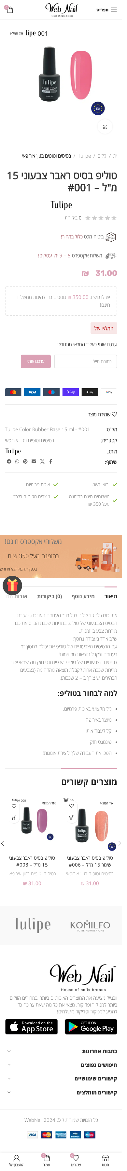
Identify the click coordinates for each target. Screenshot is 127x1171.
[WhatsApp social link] (17, 461)
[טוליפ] (32, 925)
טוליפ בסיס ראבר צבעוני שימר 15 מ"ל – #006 (90, 861)
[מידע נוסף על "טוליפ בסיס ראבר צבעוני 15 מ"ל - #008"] (14, 817)
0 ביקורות (73, 218)
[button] (119, 843)
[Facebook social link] (50, 461)
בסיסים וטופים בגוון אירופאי (46, 155)
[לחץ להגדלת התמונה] (105, 126)
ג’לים (102, 155)
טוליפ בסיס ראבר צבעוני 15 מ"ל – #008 (32, 861)
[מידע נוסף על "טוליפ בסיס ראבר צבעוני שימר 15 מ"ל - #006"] (72, 817)
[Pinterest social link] (25, 461)
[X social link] (42, 461)
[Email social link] (34, 461)
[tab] (111, 595)
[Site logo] (61, 9)
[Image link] (81, 977)
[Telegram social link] (9, 461)
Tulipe (84, 155)
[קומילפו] (90, 925)
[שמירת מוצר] (72, 806)
